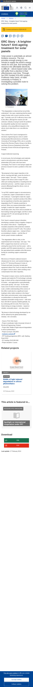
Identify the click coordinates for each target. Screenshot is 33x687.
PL (22, 35)
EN (6, 35)
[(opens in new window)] (7, 7)
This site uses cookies (11, 673)
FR (14, 35)
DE (2, 35)
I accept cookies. (16, 679)
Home (3, 18)
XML (17, 440)
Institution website (8, 334)
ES (10, 35)
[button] (21, 8)
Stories (11, 18)
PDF (17, 445)
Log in (17, 8)
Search (25, 8)
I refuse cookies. (16, 684)
